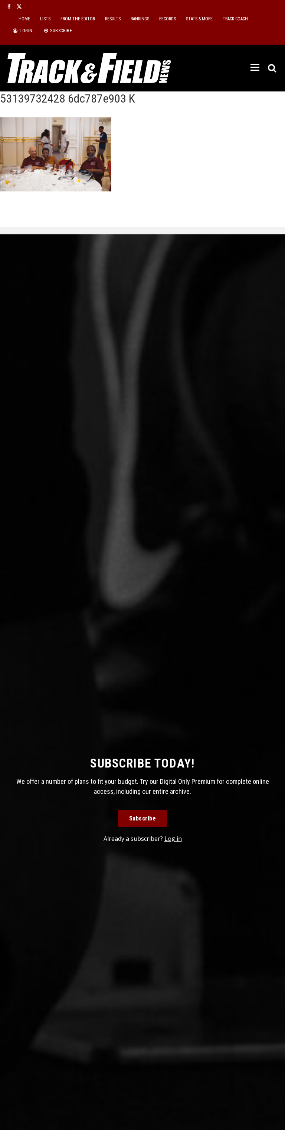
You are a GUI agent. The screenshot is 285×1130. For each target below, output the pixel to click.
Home (24, 18)
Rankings (140, 18)
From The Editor (77, 18)
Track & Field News (89, 68)
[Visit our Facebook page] (9, 6)
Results (113, 18)
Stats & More (199, 18)
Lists (45, 18)
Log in (173, 839)
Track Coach (235, 18)
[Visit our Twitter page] (19, 6)
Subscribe (142, 818)
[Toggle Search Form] (273, 68)
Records (167, 18)
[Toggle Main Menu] (255, 68)
